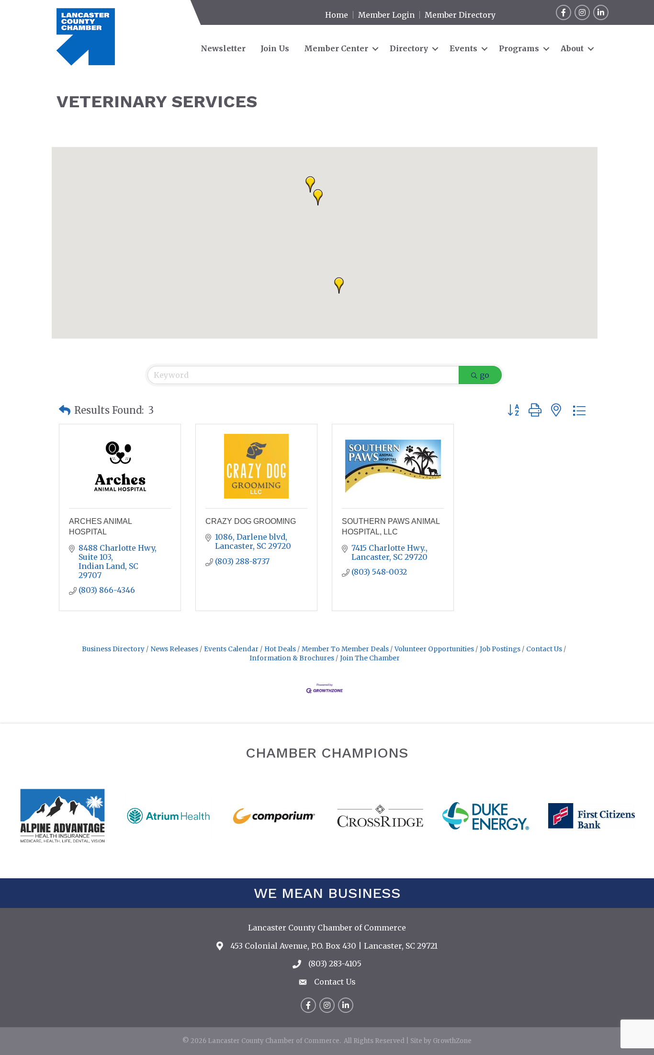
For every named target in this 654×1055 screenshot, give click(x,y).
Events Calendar (231, 649)
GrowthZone (452, 1041)
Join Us (274, 48)
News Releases (174, 649)
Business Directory (113, 649)
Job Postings (500, 649)
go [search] (484, 375)
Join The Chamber (370, 658)
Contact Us (544, 649)
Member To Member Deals (345, 649)
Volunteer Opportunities (434, 649)
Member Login (386, 15)
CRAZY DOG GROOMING (250, 521)
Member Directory (460, 15)
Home (336, 15)
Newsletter (223, 48)
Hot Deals (280, 649)
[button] (318, 197)
